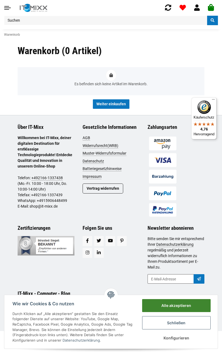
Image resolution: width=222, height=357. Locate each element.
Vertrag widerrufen (103, 188)
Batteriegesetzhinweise (102, 168)
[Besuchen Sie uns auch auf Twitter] (99, 241)
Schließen (176, 322)
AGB (86, 138)
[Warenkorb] (211, 8)
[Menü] (213, 100)
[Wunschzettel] (182, 7)
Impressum (92, 176)
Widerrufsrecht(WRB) (100, 145)
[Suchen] (212, 20)
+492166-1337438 (47, 178)
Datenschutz (93, 161)
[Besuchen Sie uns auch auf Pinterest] (122, 241)
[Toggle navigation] (7, 8)
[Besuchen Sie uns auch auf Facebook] (87, 241)
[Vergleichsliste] (168, 7)
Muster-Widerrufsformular (104, 153)
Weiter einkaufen (111, 104)
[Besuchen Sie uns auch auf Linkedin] (99, 253)
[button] (197, 7)
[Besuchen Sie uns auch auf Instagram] (87, 253)
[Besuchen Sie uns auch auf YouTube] (110, 241)
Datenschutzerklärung (175, 244)
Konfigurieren (176, 338)
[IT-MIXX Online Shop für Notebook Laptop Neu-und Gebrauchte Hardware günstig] (33, 8)
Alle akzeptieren (176, 305)
